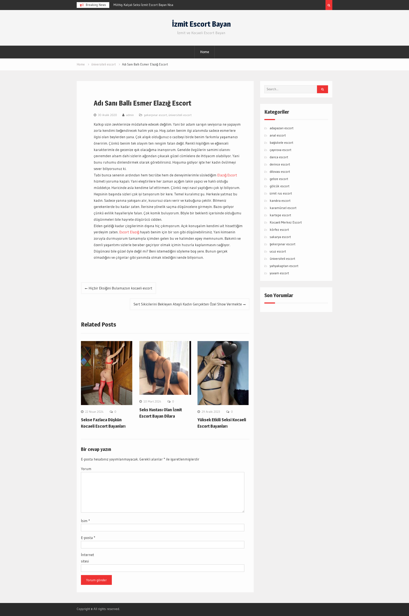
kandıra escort (280, 200)
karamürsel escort (283, 208)
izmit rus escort (281, 193)
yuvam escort (279, 273)
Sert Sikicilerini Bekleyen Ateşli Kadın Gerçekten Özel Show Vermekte (188, 304)
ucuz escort (278, 251)
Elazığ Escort (227, 175)
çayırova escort (280, 150)
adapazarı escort (282, 128)
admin (130, 115)
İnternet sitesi (87, 557)
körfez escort (279, 229)
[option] (151, 5)
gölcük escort (279, 186)
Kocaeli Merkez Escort (286, 222)
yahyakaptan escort (284, 266)
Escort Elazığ (129, 232)
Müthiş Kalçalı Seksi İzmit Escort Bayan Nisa (143, 5)
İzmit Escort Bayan (201, 24)
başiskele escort (281, 142)
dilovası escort (280, 171)
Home (204, 52)
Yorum (86, 468)
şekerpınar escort (155, 115)
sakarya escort (280, 237)
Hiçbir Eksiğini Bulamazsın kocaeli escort (120, 288)
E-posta (88, 537)
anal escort (278, 135)
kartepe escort (280, 215)
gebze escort (279, 179)
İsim (85, 521)
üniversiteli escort (180, 115)
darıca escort (279, 157)
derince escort (280, 164)
